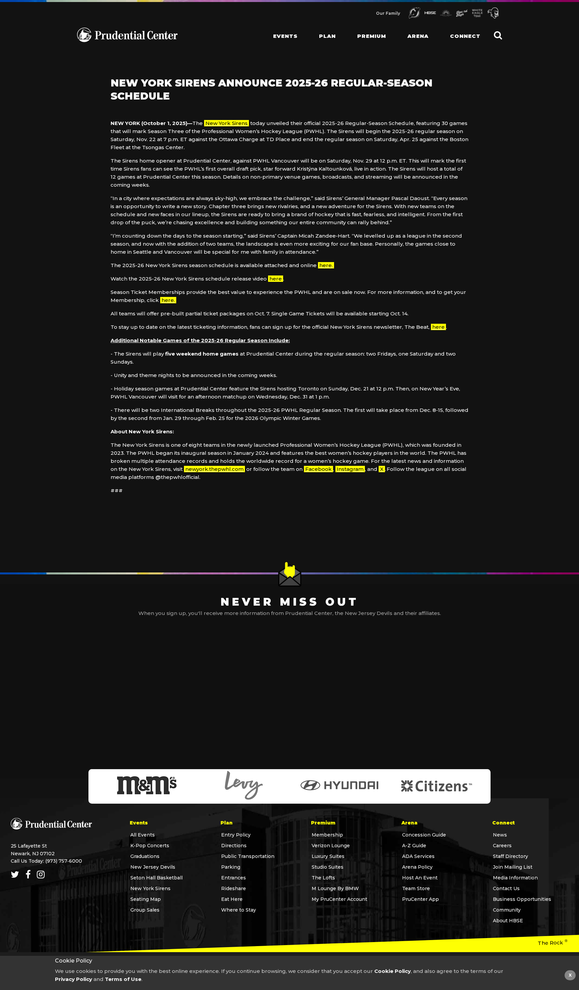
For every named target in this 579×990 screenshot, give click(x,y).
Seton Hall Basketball (156, 878)
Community (507, 910)
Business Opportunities (522, 899)
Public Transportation (247, 856)
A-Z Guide (414, 846)
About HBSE (508, 921)
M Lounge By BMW (335, 888)
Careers (502, 846)
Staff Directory (510, 856)
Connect (465, 36)
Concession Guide (424, 835)
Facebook (318, 469)
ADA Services (418, 856)
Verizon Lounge (331, 846)
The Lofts (323, 878)
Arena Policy (417, 867)
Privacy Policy (73, 979)
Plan (327, 36)
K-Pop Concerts (149, 846)
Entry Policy (236, 835)
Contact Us (506, 888)
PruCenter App (420, 899)
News (500, 835)
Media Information (515, 878)
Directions (234, 846)
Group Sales (144, 910)
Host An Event (420, 878)
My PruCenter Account (339, 899)
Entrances (233, 878)
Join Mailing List (512, 867)
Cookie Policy (392, 971)
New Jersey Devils (152, 867)
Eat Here (232, 899)
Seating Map (145, 899)
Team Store (416, 888)
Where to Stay (238, 910)
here (275, 278)
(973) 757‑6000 (63, 861)
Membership (327, 835)
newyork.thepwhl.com (214, 469)
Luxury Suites (328, 856)
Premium (371, 36)
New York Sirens (226, 123)
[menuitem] (280, 30)
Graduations (144, 856)
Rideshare (233, 888)
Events (285, 36)
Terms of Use (123, 979)
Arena (418, 36)
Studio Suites (327, 867)
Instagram (350, 469)
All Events (142, 835)
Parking (230, 867)
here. (326, 265)
